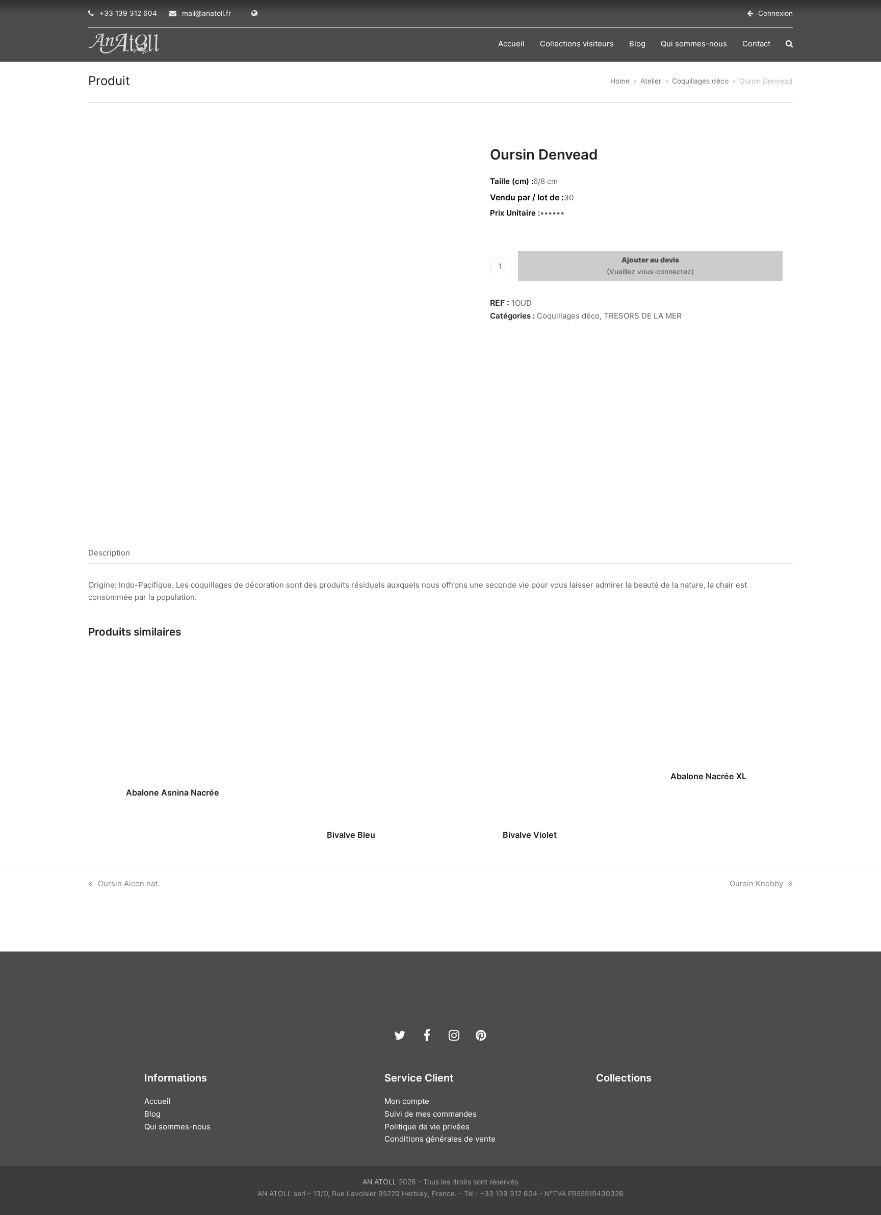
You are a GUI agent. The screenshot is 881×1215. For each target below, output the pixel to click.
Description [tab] (109, 553)
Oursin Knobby (756, 883)
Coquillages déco (568, 316)
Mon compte (406, 1101)
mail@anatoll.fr (206, 13)
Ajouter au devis (650, 260)
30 (569, 197)
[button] (789, 44)
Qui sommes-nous (177, 1126)
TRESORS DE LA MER (643, 316)
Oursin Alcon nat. (128, 883)
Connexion (775, 13)
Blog (152, 1114)
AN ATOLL (379, 1182)
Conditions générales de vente (440, 1139)
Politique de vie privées (427, 1126)
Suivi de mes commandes (430, 1114)
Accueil (157, 1101)
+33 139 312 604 (128, 13)
